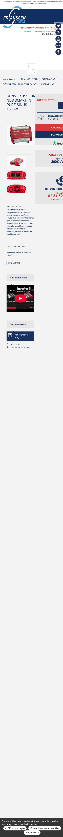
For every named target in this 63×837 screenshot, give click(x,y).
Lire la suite (14, 263)
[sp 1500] (16, 162)
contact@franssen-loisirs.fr (47, 31)
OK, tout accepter (16, 828)
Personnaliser (32, 832)
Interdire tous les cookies (45, 828)
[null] (14, 27)
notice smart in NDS (22, 336)
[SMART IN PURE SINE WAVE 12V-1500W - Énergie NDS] (20, 134)
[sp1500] (16, 176)
